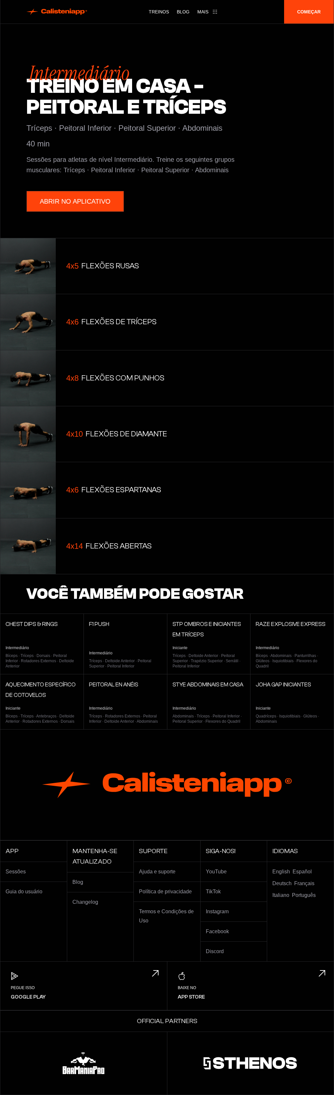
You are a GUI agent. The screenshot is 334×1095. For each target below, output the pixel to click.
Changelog (85, 902)
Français (304, 883)
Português (304, 895)
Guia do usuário (24, 891)
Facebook (217, 931)
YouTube (216, 871)
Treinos (159, 11)
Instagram (217, 911)
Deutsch (282, 883)
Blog (183, 11)
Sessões (16, 871)
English (281, 871)
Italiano (280, 895)
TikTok (213, 891)
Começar (309, 11)
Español (302, 871)
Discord (215, 951)
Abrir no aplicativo (75, 201)
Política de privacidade (165, 891)
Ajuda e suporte (157, 871)
